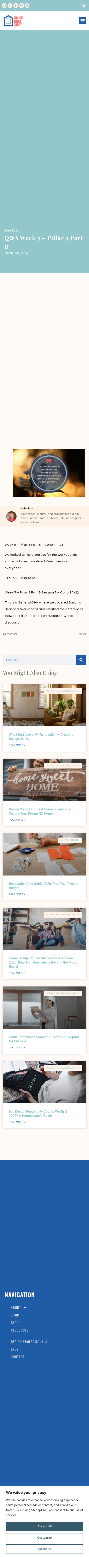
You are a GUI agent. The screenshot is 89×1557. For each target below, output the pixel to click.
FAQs (14, 1349)
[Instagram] (4, 5)
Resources (20, 1330)
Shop (15, 1315)
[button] (83, 5)
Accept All (44, 1526)
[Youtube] (21, 5)
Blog (15, 1322)
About (16, 1307)
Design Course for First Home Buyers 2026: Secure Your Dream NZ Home (41, 811)
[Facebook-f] (15, 5)
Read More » (17, 745)
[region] (44, 1521)
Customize (44, 1537)
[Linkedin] (27, 5)
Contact (18, 1356)
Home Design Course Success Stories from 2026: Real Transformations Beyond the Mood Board (43, 962)
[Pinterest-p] (10, 5)
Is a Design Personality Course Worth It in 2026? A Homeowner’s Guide (39, 1114)
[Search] (81, 660)
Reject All (44, 1549)
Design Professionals (29, 1341)
